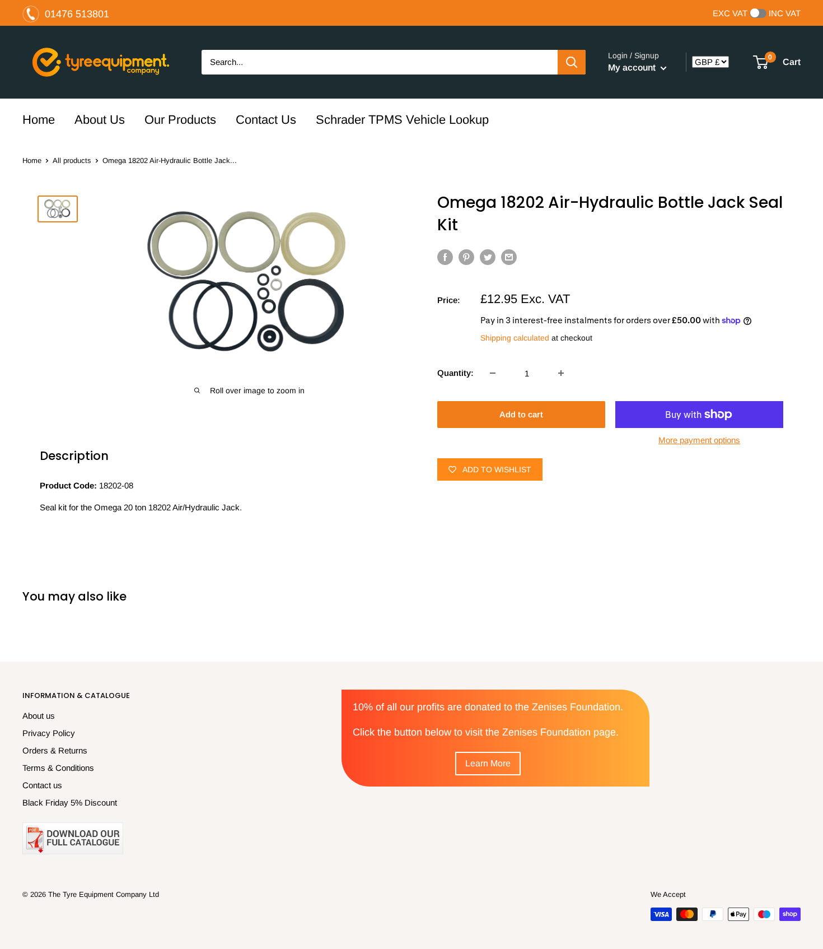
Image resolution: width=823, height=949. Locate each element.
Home (38, 120)
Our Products (180, 120)
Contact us (42, 785)
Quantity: (455, 373)
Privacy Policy (48, 733)
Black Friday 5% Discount (69, 802)
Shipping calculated (514, 337)
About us (38, 715)
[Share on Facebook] (445, 257)
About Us (99, 120)
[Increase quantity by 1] (561, 373)
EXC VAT (730, 13)
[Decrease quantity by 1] (492, 373)
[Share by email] (509, 257)
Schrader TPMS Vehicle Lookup (402, 120)
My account (633, 67)
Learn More (488, 763)
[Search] (572, 62)
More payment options (699, 440)
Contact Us (266, 120)
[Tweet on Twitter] (487, 257)
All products (72, 160)
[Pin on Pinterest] (466, 257)
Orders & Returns (54, 750)
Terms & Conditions (58, 768)
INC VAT (785, 13)
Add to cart (521, 414)
